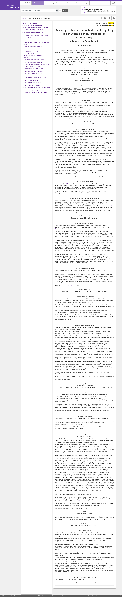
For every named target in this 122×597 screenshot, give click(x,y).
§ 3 (67, 184)
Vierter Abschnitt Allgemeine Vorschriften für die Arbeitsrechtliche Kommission (36, 65)
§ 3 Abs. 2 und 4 (69, 285)
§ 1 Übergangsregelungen (32, 90)
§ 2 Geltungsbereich (30, 40)
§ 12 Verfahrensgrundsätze (32, 80)
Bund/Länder (15, 596)
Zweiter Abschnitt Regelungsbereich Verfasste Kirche (36, 43)
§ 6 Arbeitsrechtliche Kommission (34, 59)
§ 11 (79, 500)
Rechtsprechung (49, 3)
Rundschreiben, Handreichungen (79, 3)
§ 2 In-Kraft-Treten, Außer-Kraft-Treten (36, 92)
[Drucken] (113, 18)
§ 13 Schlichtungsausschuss (33, 82)
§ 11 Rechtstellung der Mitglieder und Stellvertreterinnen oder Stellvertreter (35, 76)
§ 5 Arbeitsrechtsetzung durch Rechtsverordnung (33, 52)
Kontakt (26, 596)
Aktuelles (106, 3)
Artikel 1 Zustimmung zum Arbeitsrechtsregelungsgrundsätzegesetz (34, 24)
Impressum (33, 596)
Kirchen (5, 596)
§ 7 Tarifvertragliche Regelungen (34, 62)
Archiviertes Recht (38, 3)
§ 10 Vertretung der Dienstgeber (34, 73)
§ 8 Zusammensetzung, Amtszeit (34, 68)
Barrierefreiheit (56, 596)
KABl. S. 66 (99, 582)
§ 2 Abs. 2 (60, 238)
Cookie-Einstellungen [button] (72, 596)
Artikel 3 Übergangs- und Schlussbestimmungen (36, 87)
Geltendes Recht (25, 3)
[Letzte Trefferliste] (60, 10)
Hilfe (63, 596)
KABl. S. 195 (84, 48)
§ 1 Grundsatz (29, 37)
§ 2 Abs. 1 (100, 184)
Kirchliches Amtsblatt (62, 3)
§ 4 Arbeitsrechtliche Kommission (34, 49)
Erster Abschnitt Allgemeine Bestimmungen (36, 35)
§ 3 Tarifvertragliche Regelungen (34, 46)
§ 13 (80, 252)
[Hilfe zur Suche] (57, 10)
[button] (113, 3)
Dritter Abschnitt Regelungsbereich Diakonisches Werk (33, 56)
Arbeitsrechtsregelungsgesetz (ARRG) (37, 18)
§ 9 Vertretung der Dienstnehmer (34, 71)
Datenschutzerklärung (44, 596)
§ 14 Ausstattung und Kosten (33, 85)
